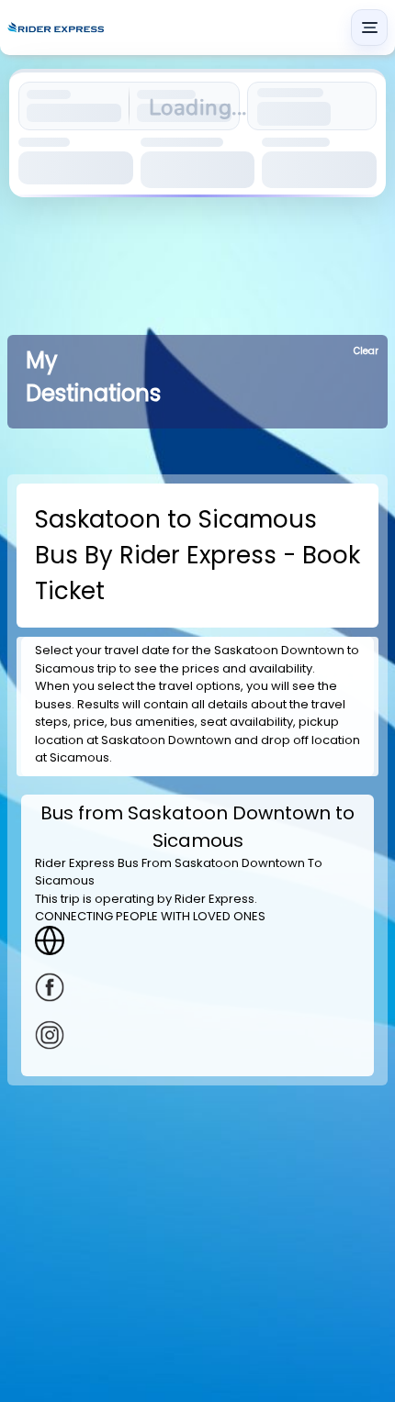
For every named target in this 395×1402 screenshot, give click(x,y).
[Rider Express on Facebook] (197, 987)
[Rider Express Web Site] (197, 940)
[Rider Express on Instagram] (197, 1035)
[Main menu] (369, 27)
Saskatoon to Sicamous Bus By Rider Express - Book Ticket (197, 555)
